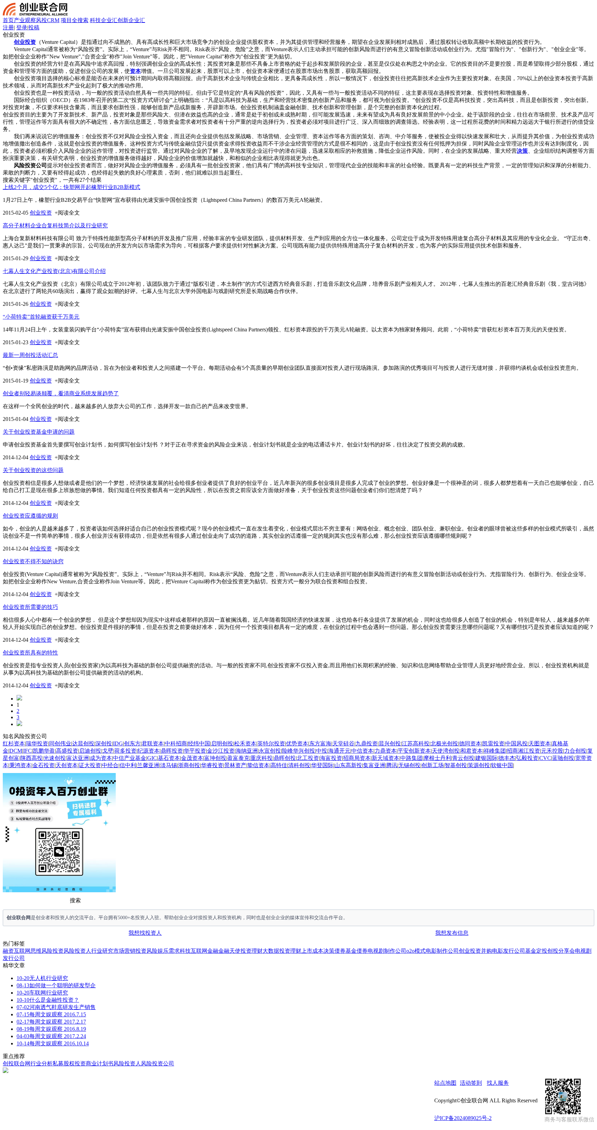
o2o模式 (416, 951)
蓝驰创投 (563, 758)
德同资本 (470, 743)
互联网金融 (204, 951)
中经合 (110, 765)
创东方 (132, 743)
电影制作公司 (442, 951)
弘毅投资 (527, 758)
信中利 (128, 765)
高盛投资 (67, 751)
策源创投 (479, 765)
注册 (8, 27)
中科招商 (176, 743)
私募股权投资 (69, 1063)
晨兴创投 (390, 743)
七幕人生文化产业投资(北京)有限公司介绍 (54, 271)
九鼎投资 (367, 743)
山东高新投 (348, 765)
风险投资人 (77, 951)
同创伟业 (60, 743)
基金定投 (536, 951)
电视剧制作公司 (387, 951)
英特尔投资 (271, 743)
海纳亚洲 (247, 751)
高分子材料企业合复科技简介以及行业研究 (55, 225)
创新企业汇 (131, 20)
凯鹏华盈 (44, 751)
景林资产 (235, 765)
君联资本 (153, 743)
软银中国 (502, 765)
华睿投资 (212, 765)
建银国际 (486, 758)
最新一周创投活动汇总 (30, 355)
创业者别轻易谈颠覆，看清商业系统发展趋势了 (61, 393)
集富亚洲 (374, 765)
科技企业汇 (103, 20)
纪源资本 (149, 751)
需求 (174, 951)
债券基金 (345, 951)
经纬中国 (199, 743)
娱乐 (163, 951)
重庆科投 (261, 758)
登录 (21, 27)
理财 (257, 951)
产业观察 (25, 20)
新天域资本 (385, 758)
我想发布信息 (451, 933)
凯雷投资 (493, 743)
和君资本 (472, 751)
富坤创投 (215, 758)
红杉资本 (14, 743)
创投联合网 (16, 1063)
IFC (27, 751)
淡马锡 (168, 765)
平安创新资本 (414, 751)
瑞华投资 (37, 743)
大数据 (271, 951)
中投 (321, 751)
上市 (306, 951)
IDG (118, 743)
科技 (185, 951)
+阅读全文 (67, 213)
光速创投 (55, 758)
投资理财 (290, 951)
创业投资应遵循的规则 (30, 516)
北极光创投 (444, 743)
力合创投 (575, 751)
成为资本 (101, 758)
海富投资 (331, 758)
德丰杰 (507, 758)
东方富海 (320, 743)
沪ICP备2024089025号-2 (463, 1118)
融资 (8, 951)
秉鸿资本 (20, 765)
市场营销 (124, 951)
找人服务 (498, 1083)
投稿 (33, 27)
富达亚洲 (78, 758)
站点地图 (445, 1083)
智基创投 (456, 765)
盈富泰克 (238, 758)
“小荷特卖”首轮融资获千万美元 (41, 317)
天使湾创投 (445, 751)
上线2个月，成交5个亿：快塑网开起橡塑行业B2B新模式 (71, 187)
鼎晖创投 (285, 758)
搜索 (75, 900)
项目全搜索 (74, 20)
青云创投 (463, 758)
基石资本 (169, 758)
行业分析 (41, 1063)
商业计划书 (99, 1063)
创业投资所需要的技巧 (30, 607)
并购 (486, 951)
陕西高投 (31, 758)
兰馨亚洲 (148, 765)
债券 (362, 951)
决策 (328, 951)
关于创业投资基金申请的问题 (39, 432)
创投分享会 (561, 951)
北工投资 (308, 758)
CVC (545, 758)
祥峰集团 (495, 751)
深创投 (103, 743)
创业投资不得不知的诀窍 (33, 561)
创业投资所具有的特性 (30, 653)
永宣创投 (270, 751)
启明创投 (222, 743)
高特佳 (279, 765)
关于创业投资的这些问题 (33, 470)
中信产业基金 (129, 758)
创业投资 (41, 213)
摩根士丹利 (437, 758)
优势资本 (297, 743)
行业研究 (102, 951)
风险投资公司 (157, 1063)
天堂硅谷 (343, 743)
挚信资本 (258, 765)
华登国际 (322, 765)
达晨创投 (83, 743)
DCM (15, 751)
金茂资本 (192, 758)
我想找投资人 (145, 933)
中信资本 (362, 751)
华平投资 (195, 751)
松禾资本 (245, 743)
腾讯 (391, 765)
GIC (152, 758)
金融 (223, 951)
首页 (8, 20)
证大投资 (90, 765)
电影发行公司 (508, 951)
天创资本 (67, 765)
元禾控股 (552, 751)
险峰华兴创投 (298, 751)
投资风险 (146, 951)
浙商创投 (189, 765)
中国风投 (516, 743)
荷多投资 (125, 751)
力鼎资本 (386, 751)
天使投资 (240, 951)
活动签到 (471, 1083)
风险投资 (52, 951)
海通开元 (339, 751)
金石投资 (43, 765)
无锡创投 (409, 765)
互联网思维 (27, 951)
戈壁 (107, 751)
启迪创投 (90, 751)
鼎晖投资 (172, 751)
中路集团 (411, 758)
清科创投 (299, 765)
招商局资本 (357, 758)
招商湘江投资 (523, 751)
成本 (317, 951)
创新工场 (432, 765)
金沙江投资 (221, 751)
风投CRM (47, 20)
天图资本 (540, 743)
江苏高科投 (415, 743)
